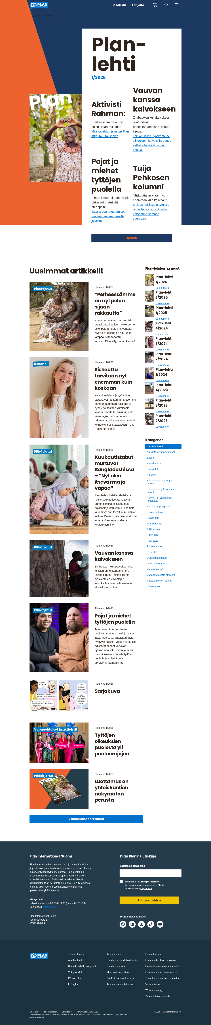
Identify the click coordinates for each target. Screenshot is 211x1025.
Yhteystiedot (75, 972)
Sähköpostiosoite (134, 866)
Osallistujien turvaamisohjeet (161, 972)
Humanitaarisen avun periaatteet (163, 966)
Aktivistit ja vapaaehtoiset (161, 452)
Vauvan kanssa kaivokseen (114, 556)
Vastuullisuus (152, 984)
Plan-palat (152, 540)
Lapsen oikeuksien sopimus (160, 960)
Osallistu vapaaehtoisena (121, 978)
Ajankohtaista (75, 960)
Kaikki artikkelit (155, 446)
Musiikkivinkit (154, 523)
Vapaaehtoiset (155, 569)
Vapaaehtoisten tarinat (159, 580)
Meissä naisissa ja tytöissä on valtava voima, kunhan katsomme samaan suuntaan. (151, 211)
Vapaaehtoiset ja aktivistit (55, 729)
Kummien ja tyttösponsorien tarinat (162, 490)
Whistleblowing (153, 990)
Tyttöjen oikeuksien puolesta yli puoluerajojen (112, 744)
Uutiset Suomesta (156, 563)
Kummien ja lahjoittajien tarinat (160, 482)
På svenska (74, 978)
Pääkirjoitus (43, 776)
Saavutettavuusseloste (157, 996)
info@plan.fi (49, 907)
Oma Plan (34, 1012)
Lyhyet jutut (153, 518)
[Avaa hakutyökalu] (166, 5)
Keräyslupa (81, 1012)
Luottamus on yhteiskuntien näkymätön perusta (112, 790)
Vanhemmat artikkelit (86, 819)
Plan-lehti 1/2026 (104, 287)
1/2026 (132, 238)
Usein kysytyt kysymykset (82, 966)
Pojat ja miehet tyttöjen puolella (115, 618)
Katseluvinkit (154, 463)
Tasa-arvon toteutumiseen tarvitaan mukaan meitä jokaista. (109, 216)
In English (73, 984)
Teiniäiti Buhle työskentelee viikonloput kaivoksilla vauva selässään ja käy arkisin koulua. (152, 143)
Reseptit (151, 552)
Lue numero (162, 288)
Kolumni (40, 364)
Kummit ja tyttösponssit (159, 506)
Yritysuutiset (153, 586)
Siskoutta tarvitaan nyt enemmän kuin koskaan (113, 378)
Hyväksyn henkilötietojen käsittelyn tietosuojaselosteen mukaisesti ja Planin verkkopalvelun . (144, 885)
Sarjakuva (107, 690)
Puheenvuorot (154, 546)
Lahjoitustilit (67, 1012)
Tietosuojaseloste (49, 1012)
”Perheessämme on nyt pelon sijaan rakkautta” (115, 303)
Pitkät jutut (43, 289)
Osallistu (119, 5)
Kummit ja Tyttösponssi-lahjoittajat (160, 499)
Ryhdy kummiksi (116, 966)
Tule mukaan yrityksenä (120, 984)
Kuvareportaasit (155, 512)
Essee (150, 457)
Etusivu (36, 15)
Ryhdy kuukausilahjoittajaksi (122, 960)
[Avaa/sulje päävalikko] (176, 5)
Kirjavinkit (152, 469)
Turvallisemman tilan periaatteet (162, 978)
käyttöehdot (146, 888)
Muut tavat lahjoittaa (118, 972)
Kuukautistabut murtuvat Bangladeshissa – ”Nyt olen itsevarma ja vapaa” (114, 472)
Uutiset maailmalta (157, 558)
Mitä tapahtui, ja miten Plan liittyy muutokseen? (110, 134)
